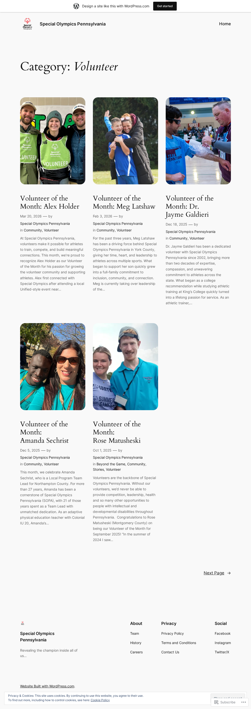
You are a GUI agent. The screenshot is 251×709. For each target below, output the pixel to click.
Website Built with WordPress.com (47, 686)
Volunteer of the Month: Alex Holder (49, 202)
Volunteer (51, 230)
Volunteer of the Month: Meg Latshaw (124, 202)
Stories (98, 469)
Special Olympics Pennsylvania (73, 23)
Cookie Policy (100, 700)
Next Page (217, 572)
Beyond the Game (111, 464)
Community (33, 230)
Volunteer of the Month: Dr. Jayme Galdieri (190, 206)
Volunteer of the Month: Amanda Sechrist (44, 432)
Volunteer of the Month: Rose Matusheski (117, 432)
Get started (165, 6)
